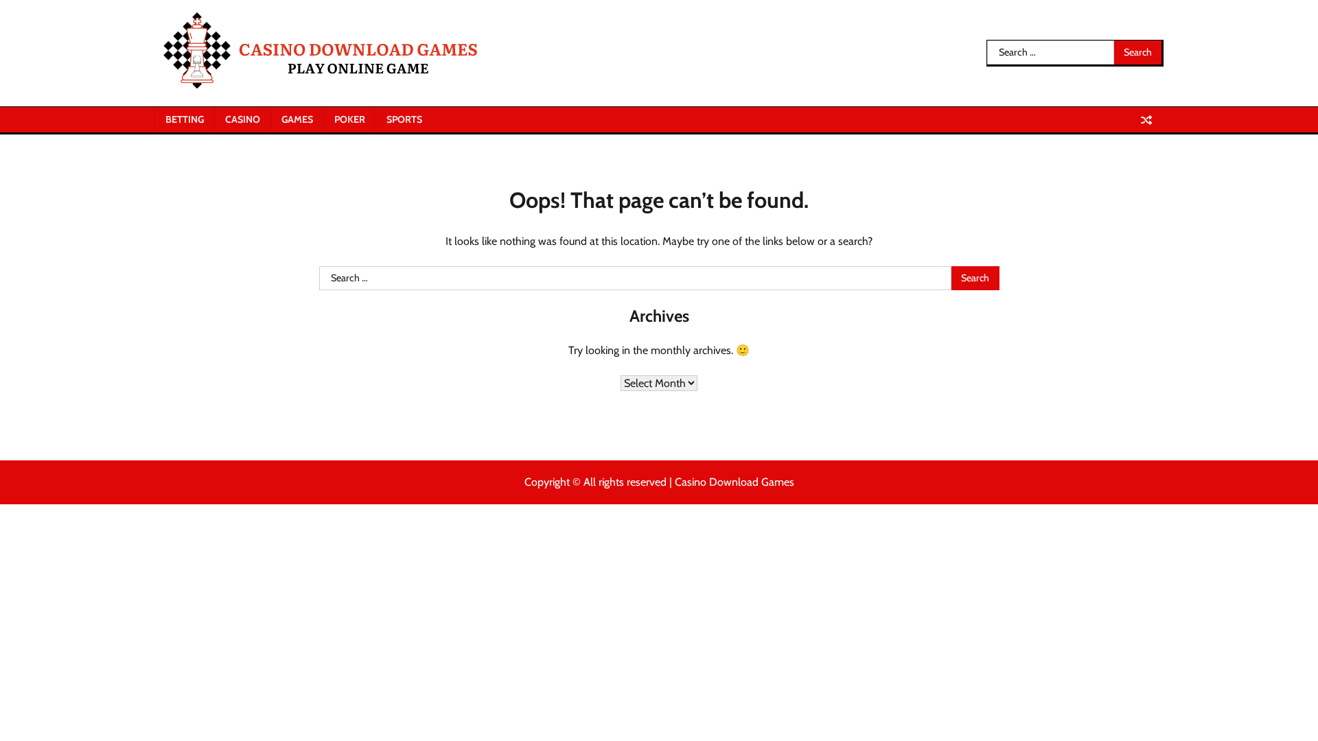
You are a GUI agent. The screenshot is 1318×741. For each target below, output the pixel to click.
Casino (242, 119)
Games (297, 119)
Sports (404, 119)
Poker (349, 119)
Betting (184, 119)
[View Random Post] (1146, 120)
